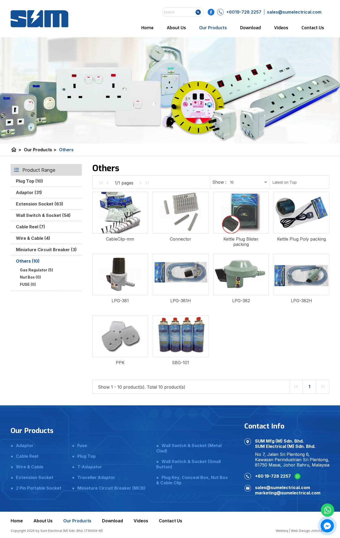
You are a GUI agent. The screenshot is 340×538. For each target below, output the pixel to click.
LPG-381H (180, 300)
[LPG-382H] (301, 274)
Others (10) (28, 261)
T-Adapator (89, 466)
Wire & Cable (29, 466)
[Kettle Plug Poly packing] (301, 212)
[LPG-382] (241, 274)
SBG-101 (180, 362)
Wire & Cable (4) (33, 238)
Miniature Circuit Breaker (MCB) (111, 488)
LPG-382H (301, 300)
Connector (180, 239)
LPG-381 (120, 300)
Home (147, 28)
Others (66, 149)
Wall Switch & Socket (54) (43, 215)
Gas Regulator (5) (36, 270)
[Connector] (180, 212)
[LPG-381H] (180, 274)
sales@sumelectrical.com (282, 487)
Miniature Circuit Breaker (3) (46, 249)
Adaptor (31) (29, 192)
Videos (281, 28)
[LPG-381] (120, 274)
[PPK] (120, 336)
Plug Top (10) (29, 181)
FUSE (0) (28, 284)
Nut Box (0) (30, 277)
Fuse (82, 445)
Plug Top (86, 456)
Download (250, 28)
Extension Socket (34, 477)
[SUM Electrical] (39, 18)
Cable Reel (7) (30, 226)
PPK (120, 362)
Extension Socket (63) (39, 204)
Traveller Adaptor (96, 477)
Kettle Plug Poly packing (301, 239)
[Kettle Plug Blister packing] (241, 212)
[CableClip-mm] (120, 212)
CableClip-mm (120, 239)
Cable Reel (27, 456)
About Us (176, 28)
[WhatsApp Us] (327, 510)
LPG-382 (241, 300)
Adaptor (24, 445)
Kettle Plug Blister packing (241, 241)
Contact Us (312, 28)
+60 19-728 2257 (273, 476)
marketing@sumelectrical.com (287, 492)
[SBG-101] (180, 336)
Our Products (213, 28)
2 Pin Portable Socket (38, 488)
